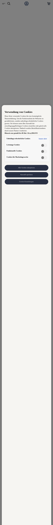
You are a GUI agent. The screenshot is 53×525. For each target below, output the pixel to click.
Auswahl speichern (26, 174)
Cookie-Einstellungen (26, 181)
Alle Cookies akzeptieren (26, 167)
